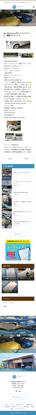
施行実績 (8, 406)
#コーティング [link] (8, 147)
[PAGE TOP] (18, 314)
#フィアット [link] (8, 145)
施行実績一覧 (18, 234)
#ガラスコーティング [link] (19, 147)
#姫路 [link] (19, 152)
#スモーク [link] (9, 149)
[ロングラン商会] (18, 377)
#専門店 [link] (14, 152)
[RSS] (20, 391)
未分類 (5, 306)
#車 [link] (13, 149)
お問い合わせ (26, 406)
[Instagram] (16, 391)
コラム (19, 406)
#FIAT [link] (13, 145)
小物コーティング (20, 404)
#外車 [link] (20, 149)
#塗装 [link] (7, 152)
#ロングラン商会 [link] (26, 152)
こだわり (6, 404)
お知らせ (14, 406)
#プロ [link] (10, 152)
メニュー (12, 404)
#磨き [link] (23, 149)
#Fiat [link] (16, 145)
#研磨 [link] (27, 149)
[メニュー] (33, 7)
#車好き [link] (16, 149)
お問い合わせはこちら (18, 397)
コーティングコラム (8, 302)
